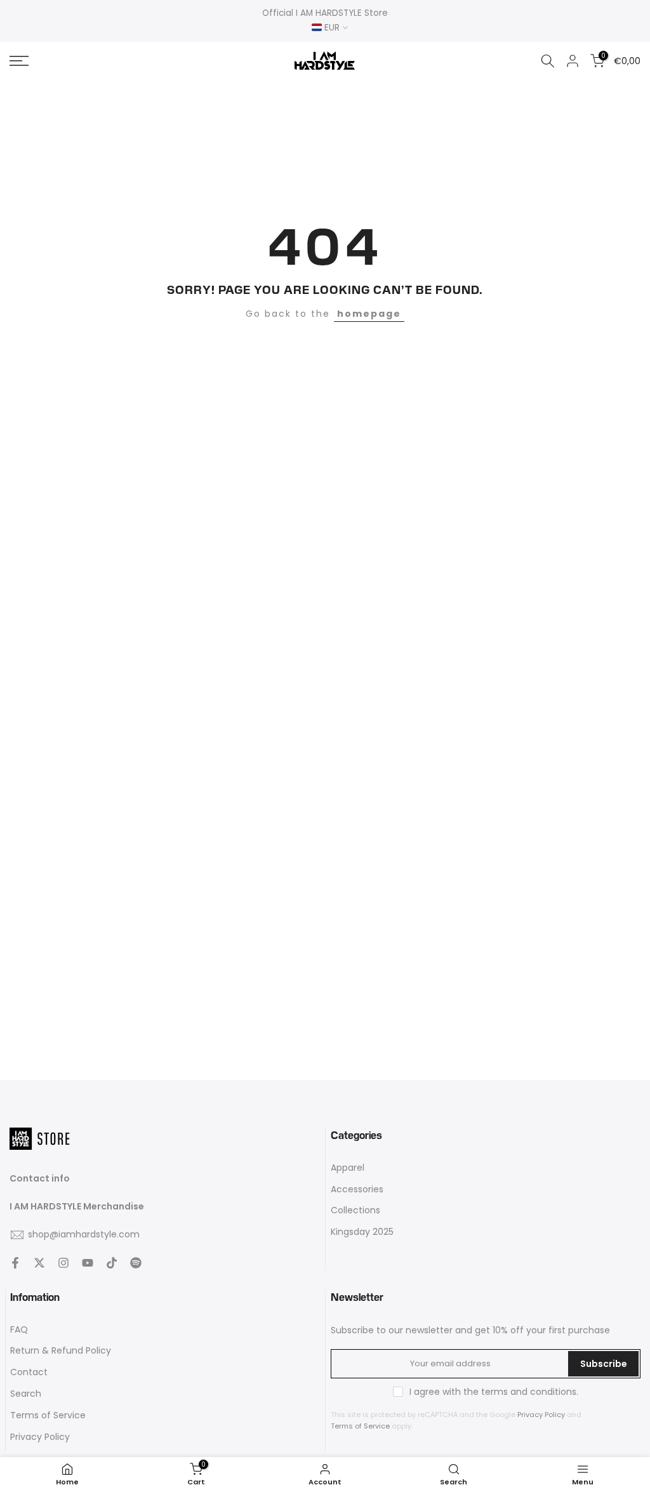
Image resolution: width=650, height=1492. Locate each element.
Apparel (347, 1168)
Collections (355, 1210)
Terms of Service (48, 1415)
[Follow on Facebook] (15, 1262)
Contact (29, 1372)
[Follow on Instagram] (63, 1262)
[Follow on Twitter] (39, 1262)
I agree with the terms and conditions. (493, 1391)
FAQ (19, 1330)
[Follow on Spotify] (136, 1262)
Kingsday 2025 (362, 1232)
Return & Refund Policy (60, 1351)
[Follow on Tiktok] (111, 1262)
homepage (369, 313)
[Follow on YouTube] (87, 1262)
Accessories (357, 1189)
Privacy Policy (40, 1437)
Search (25, 1394)
